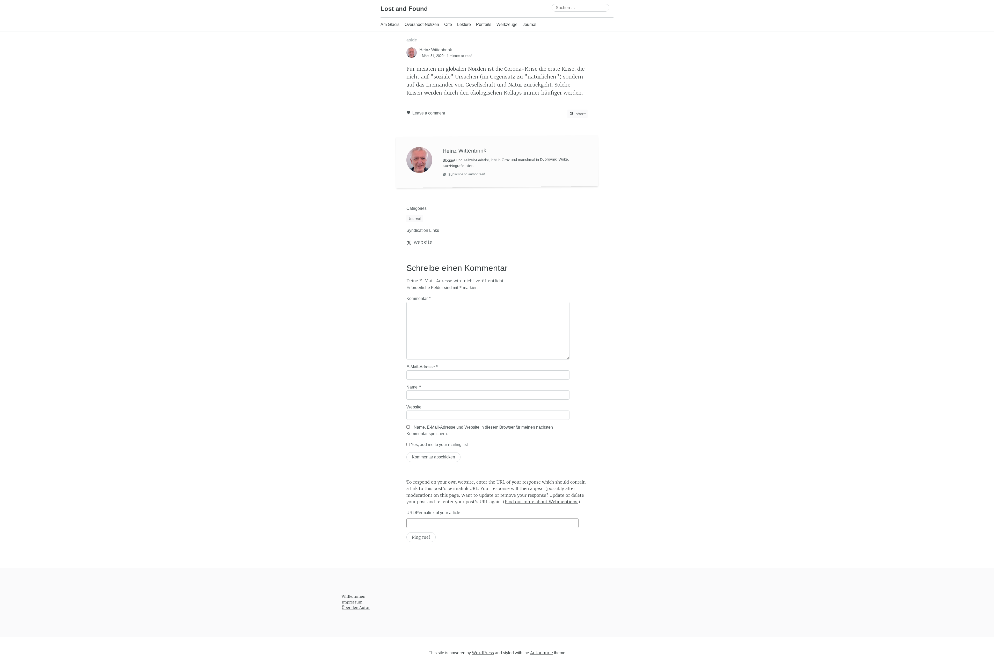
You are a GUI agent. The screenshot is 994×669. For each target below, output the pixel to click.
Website (413, 407)
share (580, 113)
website (423, 242)
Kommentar (418, 298)
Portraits (483, 24)
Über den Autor (356, 607)
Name (413, 387)
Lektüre (464, 24)
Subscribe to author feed (466, 174)
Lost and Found (404, 8)
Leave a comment (428, 113)
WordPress (483, 652)
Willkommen (353, 596)
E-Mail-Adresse (422, 366)
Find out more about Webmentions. (541, 501)
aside (411, 40)
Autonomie (541, 652)
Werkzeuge (506, 24)
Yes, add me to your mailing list (439, 444)
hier (469, 165)
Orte (448, 24)
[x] (409, 242)
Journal (529, 24)
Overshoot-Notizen (422, 24)
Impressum (352, 602)
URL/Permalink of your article (433, 512)
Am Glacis (390, 24)
